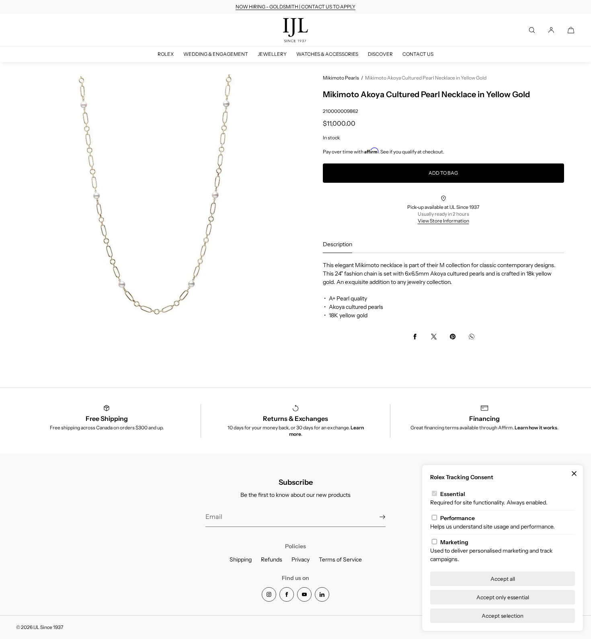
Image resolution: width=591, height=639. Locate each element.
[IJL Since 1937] (295, 30)
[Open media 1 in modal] (156, 213)
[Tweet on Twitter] (434, 336)
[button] (532, 30)
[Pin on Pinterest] (453, 336)
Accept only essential (502, 597)
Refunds (271, 559)
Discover (380, 54)
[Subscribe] (375, 517)
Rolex (166, 54)
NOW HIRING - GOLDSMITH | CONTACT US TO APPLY (295, 7)
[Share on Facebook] (415, 336)
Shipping (241, 559)
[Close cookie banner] (574, 474)
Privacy (300, 559)
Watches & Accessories (327, 54)
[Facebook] (287, 594)
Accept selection (502, 615)
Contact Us (417, 54)
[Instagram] (269, 594)
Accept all (502, 579)
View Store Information (443, 221)
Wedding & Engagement (215, 54)
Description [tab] (337, 244)
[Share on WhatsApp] (471, 336)
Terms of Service (340, 559)
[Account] (551, 30)
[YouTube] (304, 594)
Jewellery (272, 54)
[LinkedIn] (322, 594)
